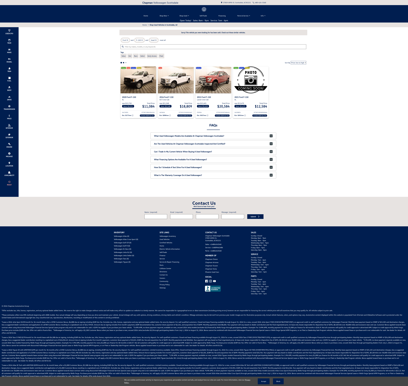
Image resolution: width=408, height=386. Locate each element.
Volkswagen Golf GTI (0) (122, 243)
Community (164, 281)
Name (150, 212)
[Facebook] (206, 281)
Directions (163, 272)
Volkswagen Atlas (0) (121, 236)
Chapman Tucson (211, 266)
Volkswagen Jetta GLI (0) (123, 252)
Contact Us (164, 275)
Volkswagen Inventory (168, 236)
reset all (163, 40)
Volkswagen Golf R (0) (122, 246)
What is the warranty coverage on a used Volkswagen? (178, 175)
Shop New (163, 16)
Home (146, 16)
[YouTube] (214, 281)
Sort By (287, 63)
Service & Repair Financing (169, 262)
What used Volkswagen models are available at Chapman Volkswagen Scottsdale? (189, 136)
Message (229, 212)
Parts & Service (242, 16)
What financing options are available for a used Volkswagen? (180, 159)
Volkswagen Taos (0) (121, 259)
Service (162, 259)
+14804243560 (215, 244)
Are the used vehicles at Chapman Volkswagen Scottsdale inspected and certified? (189, 144)
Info (262, 16)
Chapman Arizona (211, 262)
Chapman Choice (211, 259)
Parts (161, 265)
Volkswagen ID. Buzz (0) (122, 249)
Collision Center (165, 268)
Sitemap (163, 288)
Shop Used (183, 16)
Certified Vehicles (166, 243)
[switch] (123, 56)
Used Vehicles (165, 239)
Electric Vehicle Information (170, 249)
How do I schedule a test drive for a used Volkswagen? (178, 167)
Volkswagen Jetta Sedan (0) (124, 255)
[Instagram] (210, 281)
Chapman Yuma (211, 269)
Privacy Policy (165, 284)
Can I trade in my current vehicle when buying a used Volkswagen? (183, 151)
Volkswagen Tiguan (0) (122, 262)
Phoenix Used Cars (212, 272)
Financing (222, 16)
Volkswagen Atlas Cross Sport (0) (126, 239)
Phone (198, 212)
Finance (162, 255)
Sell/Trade (203, 16)
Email (176, 212)
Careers (162, 278)
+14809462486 (217, 247)
